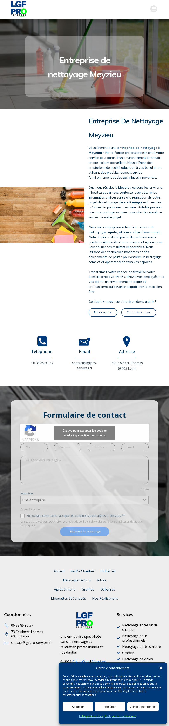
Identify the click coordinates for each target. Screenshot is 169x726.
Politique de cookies (91, 716)
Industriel (108, 571)
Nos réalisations (105, 598)
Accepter (78, 706)
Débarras (107, 589)
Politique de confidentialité (120, 716)
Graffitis (88, 589)
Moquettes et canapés (68, 598)
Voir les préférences (143, 706)
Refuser (110, 706)
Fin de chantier (82, 571)
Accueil (59, 571)
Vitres (101, 580)
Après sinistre (65, 589)
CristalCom (80, 661)
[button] (161, 668)
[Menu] (153, 8)
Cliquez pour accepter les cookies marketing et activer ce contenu (85, 433)
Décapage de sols (77, 580)
